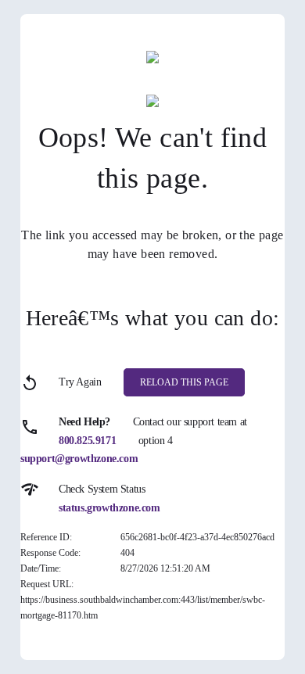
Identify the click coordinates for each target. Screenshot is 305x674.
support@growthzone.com (79, 458)
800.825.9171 (87, 440)
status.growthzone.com (109, 508)
